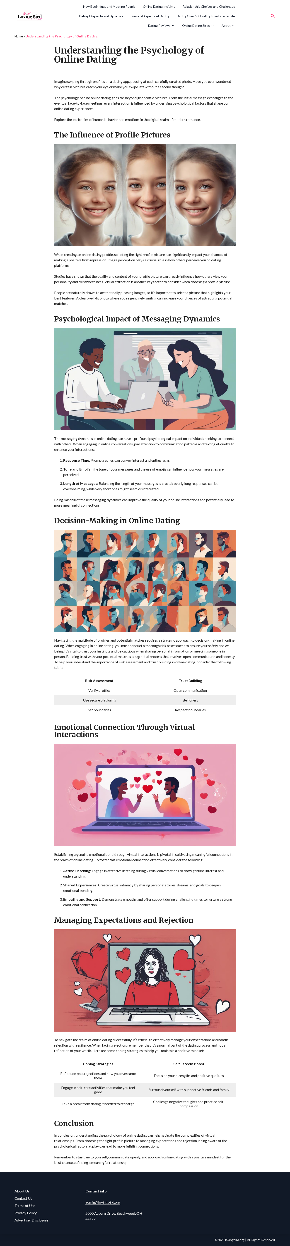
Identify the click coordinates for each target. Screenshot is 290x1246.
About (226, 25)
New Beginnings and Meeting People (109, 6)
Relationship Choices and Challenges (209, 6)
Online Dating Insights (159, 6)
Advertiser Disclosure (31, 1220)
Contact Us (23, 1198)
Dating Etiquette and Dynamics (101, 16)
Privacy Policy (25, 1213)
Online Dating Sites (196, 25)
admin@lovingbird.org (102, 1202)
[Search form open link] (273, 16)
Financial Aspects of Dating (150, 16)
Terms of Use (24, 1205)
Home (18, 36)
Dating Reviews (159, 25)
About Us (21, 1191)
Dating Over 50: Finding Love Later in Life (206, 16)
